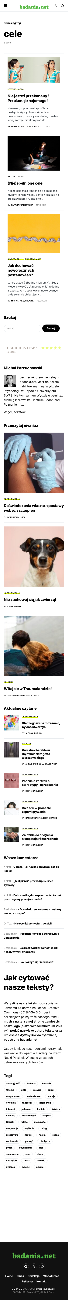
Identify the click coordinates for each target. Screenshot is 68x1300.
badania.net (28, 1039)
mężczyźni (12, 1134)
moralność (39, 1122)
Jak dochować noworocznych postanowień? (21, 270)
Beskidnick (10, 909)
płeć (41, 1147)
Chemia (10, 1089)
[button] (6, 5)
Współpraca (51, 1276)
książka (46, 1115)
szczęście (11, 1160)
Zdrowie (40, 1160)
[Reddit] (42, 1266)
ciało (23, 1089)
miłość (24, 1122)
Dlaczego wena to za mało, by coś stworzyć (41, 725)
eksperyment (13, 1096)
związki (26, 1167)
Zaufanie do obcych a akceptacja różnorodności (40, 837)
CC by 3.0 (17, 1288)
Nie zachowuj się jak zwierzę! (30, 599)
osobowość (12, 1141)
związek (10, 1167)
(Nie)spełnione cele (25, 183)
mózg (44, 1128)
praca (9, 1147)
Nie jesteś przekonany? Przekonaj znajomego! (28, 98)
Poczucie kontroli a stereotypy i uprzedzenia (40, 783)
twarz (27, 1160)
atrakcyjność (13, 1083)
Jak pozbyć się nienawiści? (36, 962)
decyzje (37, 1089)
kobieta (41, 1109)
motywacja (12, 1128)
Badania (31, 1083)
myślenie (29, 1128)
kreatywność (29, 1115)
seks (27, 1154)
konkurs (10, 1115)
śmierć (39, 1167)
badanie (46, 1083)
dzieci (51, 1089)
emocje (51, 1096)
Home (9, 1276)
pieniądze (45, 1141)
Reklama (27, 1281)
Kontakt (41, 1281)
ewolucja (10, 1102)
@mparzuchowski (45, 1288)
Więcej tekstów (15, 412)
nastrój (28, 1134)
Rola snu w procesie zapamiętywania (36, 810)
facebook (27, 1102)
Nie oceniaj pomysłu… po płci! (33, 923)
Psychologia (16, 89)
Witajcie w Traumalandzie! (28, 688)
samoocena (12, 1154)
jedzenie (26, 1109)
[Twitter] (34, 1266)
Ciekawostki (15, 259)
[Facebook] (26, 1266)
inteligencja (45, 1102)
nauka (42, 1134)
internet (10, 1109)
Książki (8, 682)
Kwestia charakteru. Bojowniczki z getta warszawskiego (36, 754)
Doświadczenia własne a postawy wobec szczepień (34, 508)
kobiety (56, 1109)
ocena (55, 1134)
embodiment (34, 1096)
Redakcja (33, 1276)
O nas (20, 1276)
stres (39, 1154)
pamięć (29, 1141)
